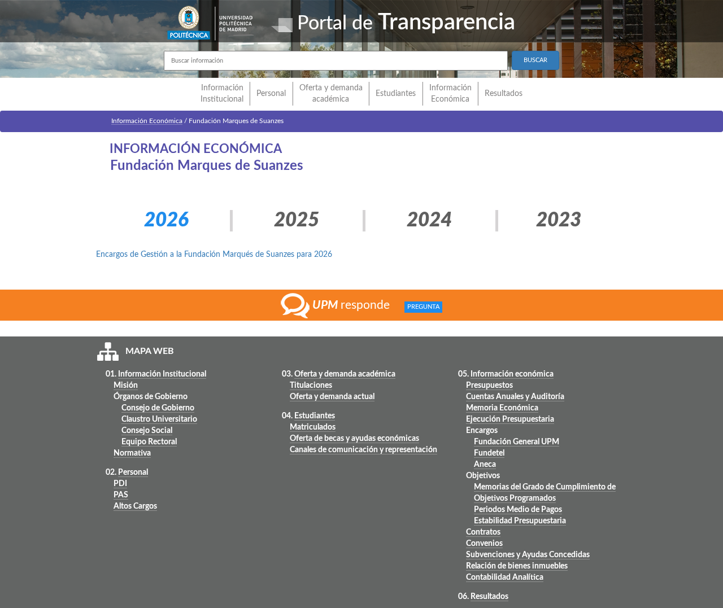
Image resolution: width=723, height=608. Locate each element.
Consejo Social (146, 431)
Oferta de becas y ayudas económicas (354, 439)
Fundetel (489, 453)
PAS (121, 495)
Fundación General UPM (516, 442)
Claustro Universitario (159, 419)
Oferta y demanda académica (331, 93)
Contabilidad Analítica (504, 577)
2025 (296, 220)
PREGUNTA (423, 307)
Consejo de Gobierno (157, 408)
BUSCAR (535, 60)
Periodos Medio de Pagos (518, 510)
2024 (429, 220)
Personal (271, 94)
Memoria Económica (502, 408)
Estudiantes (396, 94)
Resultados (503, 94)
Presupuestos (489, 386)
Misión (126, 386)
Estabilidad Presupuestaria (520, 521)
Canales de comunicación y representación (363, 450)
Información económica (512, 374)
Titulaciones (311, 386)
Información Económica (146, 120)
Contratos (483, 532)
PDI (120, 484)
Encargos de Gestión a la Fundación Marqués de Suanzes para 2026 (214, 255)
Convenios (484, 544)
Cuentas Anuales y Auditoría (515, 397)
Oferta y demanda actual (332, 397)
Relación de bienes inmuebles (517, 566)
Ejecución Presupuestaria (510, 419)
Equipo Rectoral (149, 442)
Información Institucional (222, 93)
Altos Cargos (135, 506)
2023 (558, 220)
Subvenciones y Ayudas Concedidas (528, 555)
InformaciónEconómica (450, 93)
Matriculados (313, 427)
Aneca (485, 465)
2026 (166, 220)
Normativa (132, 453)
